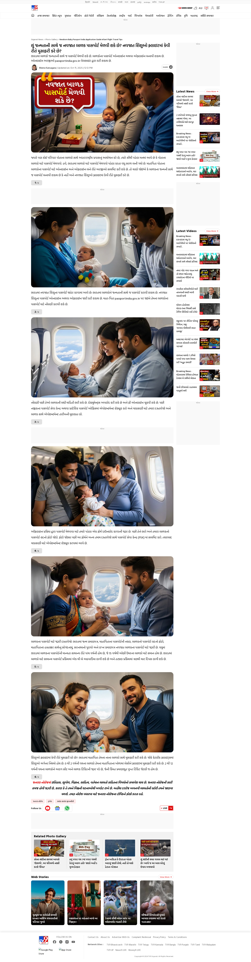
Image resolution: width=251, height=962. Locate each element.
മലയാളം (147, 2)
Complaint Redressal (141, 937)
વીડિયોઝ (78, 15)
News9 (95, 2)
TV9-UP (162, 2)
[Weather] (196, 8)
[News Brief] (185, 8)
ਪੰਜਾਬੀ (132, 2)
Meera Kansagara (47, 67)
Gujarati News (37, 39)
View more (165, 876)
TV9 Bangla (170, 944)
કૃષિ (186, 15)
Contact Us (93, 937)
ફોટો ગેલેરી (89, 15)
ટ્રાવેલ (50, 801)
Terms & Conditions (177, 937)
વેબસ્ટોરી (149, 15)
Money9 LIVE (134, 950)
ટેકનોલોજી (111, 15)
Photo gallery (51, 39)
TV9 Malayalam (209, 944)
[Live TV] (205, 8)
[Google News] (57, 808)
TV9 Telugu (143, 944)
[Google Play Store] (47, 951)
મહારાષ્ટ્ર (194, 15)
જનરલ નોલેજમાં (42, 782)
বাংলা (126, 2)
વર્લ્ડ (130, 15)
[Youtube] (48, 808)
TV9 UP (110, 950)
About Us (105, 937)
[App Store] (68, 951)
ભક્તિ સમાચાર (207, 15)
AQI (200, 8)
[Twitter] (60, 942)
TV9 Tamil (195, 944)
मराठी (120, 2)
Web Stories (40, 876)
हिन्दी (87, 2)
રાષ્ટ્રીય (122, 15)
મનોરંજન (160, 15)
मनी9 (154, 2)
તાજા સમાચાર (43, 15)
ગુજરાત (68, 15)
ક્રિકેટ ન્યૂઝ (57, 15)
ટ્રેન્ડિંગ (170, 15)
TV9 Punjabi (183, 944)
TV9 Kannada (157, 944)
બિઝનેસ (138, 15)
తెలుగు (113, 2)
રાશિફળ (100, 15)
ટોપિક (178, 15)
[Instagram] (67, 942)
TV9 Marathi (130, 944)
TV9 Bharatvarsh (114, 944)
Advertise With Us (121, 937)
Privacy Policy (159, 937)
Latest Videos (186, 230)
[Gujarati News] (34, 8)
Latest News (185, 91)
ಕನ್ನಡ (104, 2)
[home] (32, 15)
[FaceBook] (54, 942)
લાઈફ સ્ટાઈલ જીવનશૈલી (65, 801)
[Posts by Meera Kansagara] (34, 67)
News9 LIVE (121, 950)
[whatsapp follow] (67, 808)
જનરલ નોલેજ (38, 801)
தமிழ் (139, 2)
